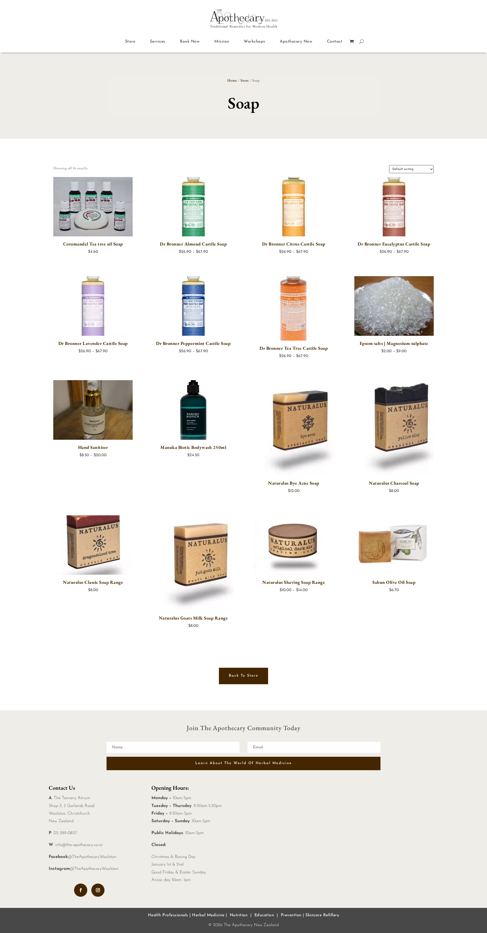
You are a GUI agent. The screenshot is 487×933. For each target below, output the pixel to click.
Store (130, 42)
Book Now (190, 42)
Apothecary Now (296, 42)
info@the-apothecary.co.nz (79, 845)
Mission (221, 42)
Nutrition (239, 915)
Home (232, 80)
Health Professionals (168, 915)
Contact (334, 42)
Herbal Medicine (208, 915)
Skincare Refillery (322, 915)
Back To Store (243, 676)
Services (157, 42)
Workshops (254, 42)
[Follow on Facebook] (80, 890)
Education (264, 915)
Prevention (291, 915)
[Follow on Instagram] (98, 890)
